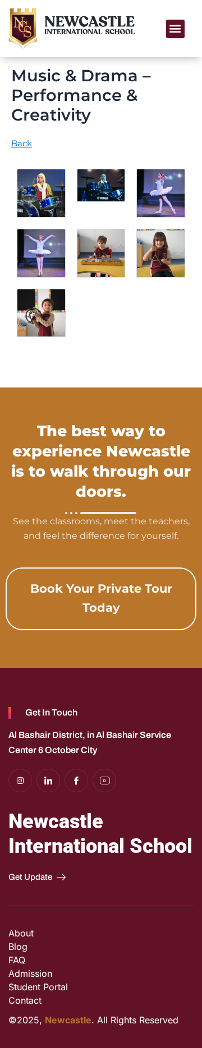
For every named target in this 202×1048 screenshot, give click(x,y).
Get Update (30, 876)
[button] (175, 29)
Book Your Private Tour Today (101, 598)
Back (21, 143)
